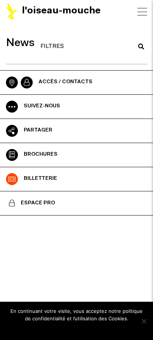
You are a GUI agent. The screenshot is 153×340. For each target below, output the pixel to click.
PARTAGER (38, 130)
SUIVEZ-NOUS (42, 106)
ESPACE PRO (38, 203)
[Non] (143, 321)
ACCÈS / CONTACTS (65, 82)
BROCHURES (41, 154)
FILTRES (52, 46)
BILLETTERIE (40, 178)
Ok (77, 328)
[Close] (142, 11)
